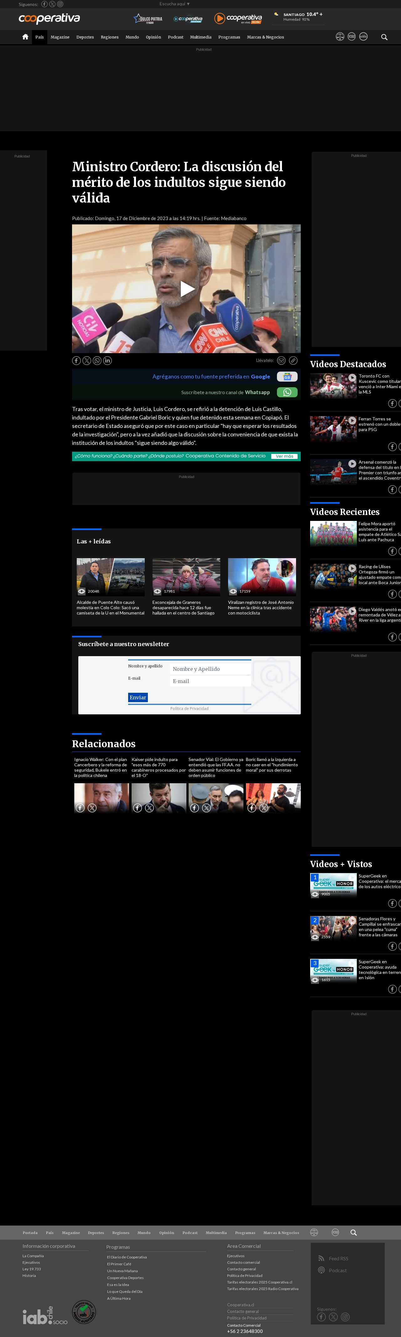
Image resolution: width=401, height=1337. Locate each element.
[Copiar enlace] (293, 360)
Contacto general (241, 1269)
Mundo (132, 37)
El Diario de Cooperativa (127, 1257)
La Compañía (33, 1255)
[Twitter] (52, 4)
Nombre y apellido (145, 666)
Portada (30, 1233)
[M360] (351, 42)
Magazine (60, 37)
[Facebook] (44, 4)
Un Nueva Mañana (122, 1270)
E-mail (134, 678)
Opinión (153, 37)
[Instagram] (60, 4)
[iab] (45, 1331)
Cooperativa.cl (240, 1304)
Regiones (110, 37)
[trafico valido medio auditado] (83, 1322)
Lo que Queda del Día (125, 1291)
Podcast (175, 37)
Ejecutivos (31, 1262)
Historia (29, 1275)
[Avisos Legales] (340, 42)
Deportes (85, 37)
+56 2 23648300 (245, 1331)
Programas (229, 37)
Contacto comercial (243, 1262)
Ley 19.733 (32, 1269)
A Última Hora (119, 1298)
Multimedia (200, 37)
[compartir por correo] (281, 360)
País (39, 37)
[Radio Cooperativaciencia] (188, 19)
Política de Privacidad (189, 708)
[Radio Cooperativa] (238, 19)
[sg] (363, 42)
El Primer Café (119, 1264)
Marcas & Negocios (265, 37)
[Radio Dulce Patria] (148, 19)
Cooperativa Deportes (125, 1277)
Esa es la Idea (118, 1284)
